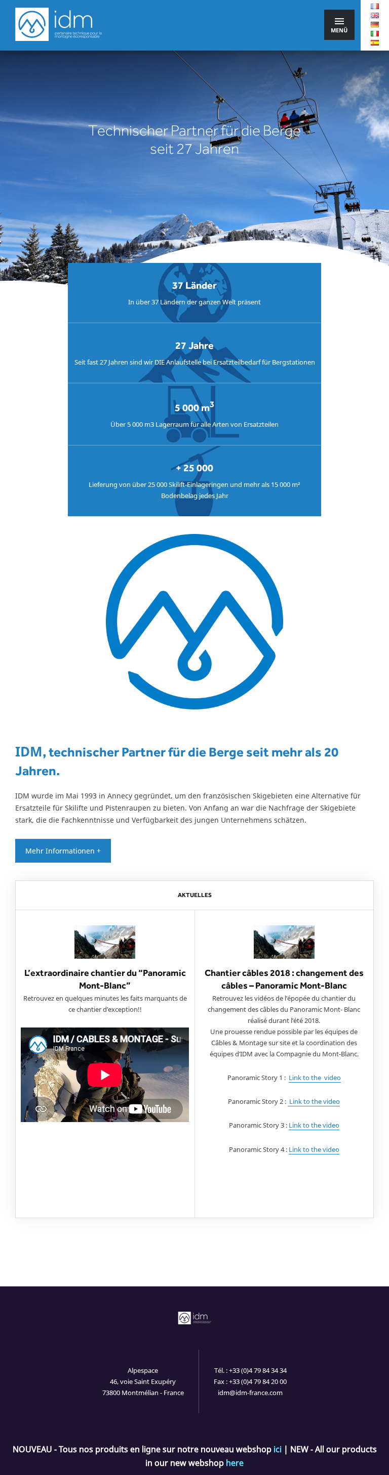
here (235, 1462)
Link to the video (315, 1077)
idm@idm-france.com (250, 1392)
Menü (339, 30)
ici (278, 1449)
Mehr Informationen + (63, 851)
